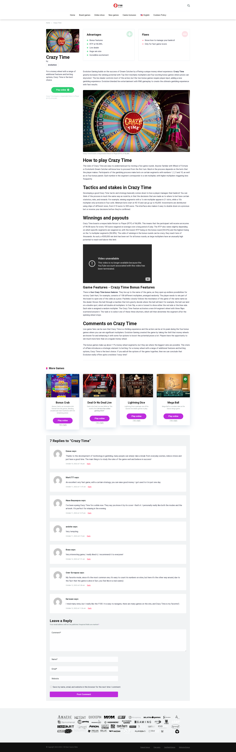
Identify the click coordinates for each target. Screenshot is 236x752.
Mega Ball (173, 402)
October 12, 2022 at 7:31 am (75, 559)
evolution (52, 65)
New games (114, 15)
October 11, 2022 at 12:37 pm (76, 513)
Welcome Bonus (184, 747)
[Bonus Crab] (62, 396)
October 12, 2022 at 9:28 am (75, 585)
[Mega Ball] (173, 396)
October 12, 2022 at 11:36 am (76, 608)
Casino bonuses (129, 15)
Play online (61, 90)
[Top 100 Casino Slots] (118, 5)
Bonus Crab (63, 402)
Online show (99, 15)
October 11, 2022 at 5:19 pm (75, 536)
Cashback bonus (169, 747)
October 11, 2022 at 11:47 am (76, 487)
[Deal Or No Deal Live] (99, 396)
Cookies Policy (159, 15)
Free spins (157, 747)
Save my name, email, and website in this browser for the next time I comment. (87, 687)
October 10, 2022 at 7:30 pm (75, 464)
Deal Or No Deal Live (100, 402)
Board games (84, 15)
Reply (88, 464)
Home (72, 15)
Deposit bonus (145, 747)
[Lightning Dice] (136, 396)
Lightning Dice (136, 402)
